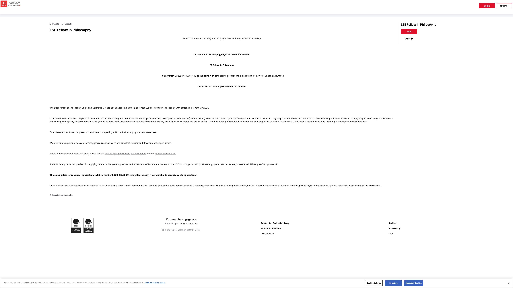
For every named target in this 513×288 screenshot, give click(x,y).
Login (487, 5)
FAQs (390, 234)
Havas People (171, 223)
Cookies (392, 223)
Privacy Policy (267, 234)
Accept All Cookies (414, 283)
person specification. (165, 153)
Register (504, 5)
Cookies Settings (374, 283)
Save (408, 31)
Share (408, 38)
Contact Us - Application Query (275, 223)
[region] (256, 283)
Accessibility (394, 228)
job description (138, 153)
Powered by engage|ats (181, 219)
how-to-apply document (117, 153)
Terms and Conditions (271, 228)
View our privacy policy (155, 282)
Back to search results (62, 24)
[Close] (509, 283)
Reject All (393, 283)
